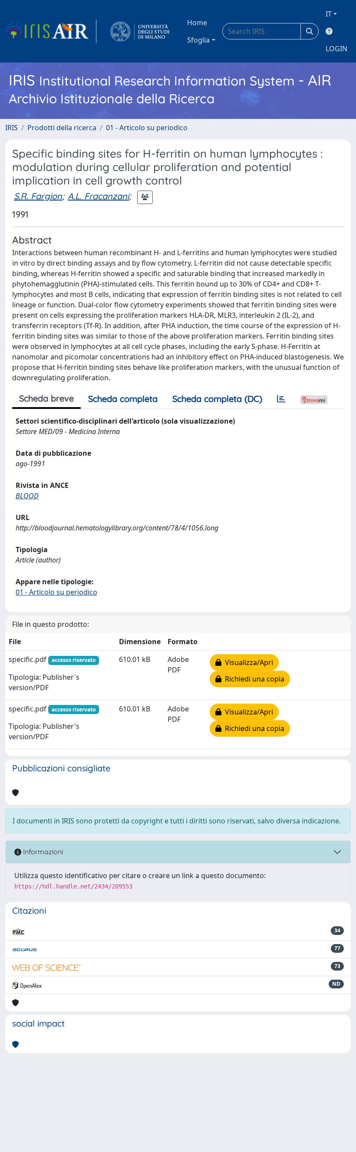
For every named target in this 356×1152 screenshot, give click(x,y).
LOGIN (336, 48)
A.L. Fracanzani (98, 196)
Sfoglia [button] (198, 40)
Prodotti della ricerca (61, 127)
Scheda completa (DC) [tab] (217, 398)
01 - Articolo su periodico (147, 127)
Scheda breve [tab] (46, 398)
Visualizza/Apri (247, 662)
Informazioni (42, 851)
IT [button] (329, 14)
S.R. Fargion (38, 196)
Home (197, 22)
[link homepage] (50, 31)
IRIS (11, 127)
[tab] (281, 399)
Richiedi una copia (252, 679)
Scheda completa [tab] (123, 398)
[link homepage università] (140, 31)
